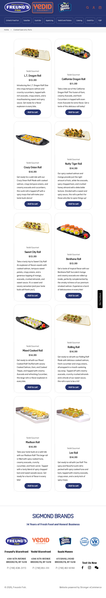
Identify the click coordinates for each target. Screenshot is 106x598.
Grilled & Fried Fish (12, 20)
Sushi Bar (38, 20)
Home (6, 30)
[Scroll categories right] (100, 20)
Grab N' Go (90, 20)
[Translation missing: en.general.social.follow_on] (82, 567)
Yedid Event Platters (65, 20)
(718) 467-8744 (67, 568)
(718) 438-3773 (18, 568)
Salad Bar (26, 20)
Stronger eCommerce (91, 587)
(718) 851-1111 (42, 568)
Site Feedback (100, 299)
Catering (79, 20)
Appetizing (49, 20)
